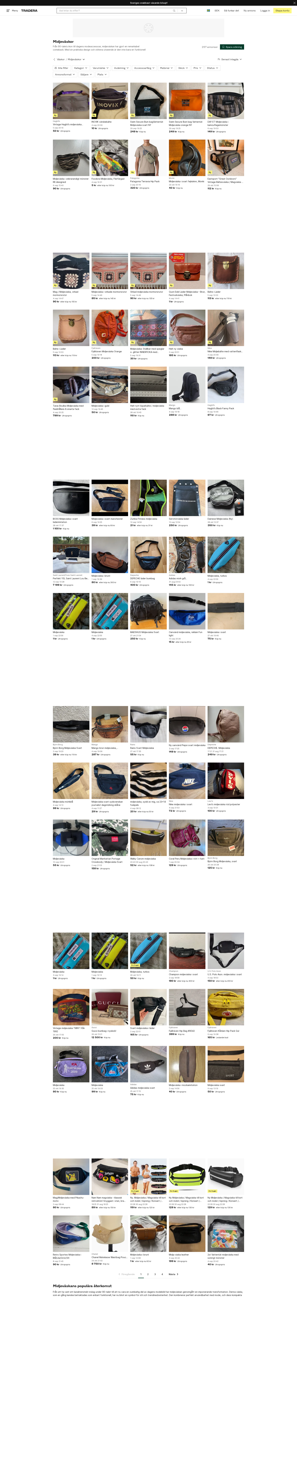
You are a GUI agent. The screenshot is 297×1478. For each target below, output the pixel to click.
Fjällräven (96, 348)
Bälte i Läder (214, 291)
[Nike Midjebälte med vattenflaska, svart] (226, 328)
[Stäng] (294, 3)
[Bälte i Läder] (226, 271)
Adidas (172, 575)
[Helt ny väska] (187, 328)
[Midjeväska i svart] (226, 611)
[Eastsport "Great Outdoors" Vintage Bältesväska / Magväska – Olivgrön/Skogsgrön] (226, 158)
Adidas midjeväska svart (142, 1088)
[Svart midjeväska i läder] (148, 1007)
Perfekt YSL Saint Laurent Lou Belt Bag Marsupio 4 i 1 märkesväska (71, 578)
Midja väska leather (179, 1254)
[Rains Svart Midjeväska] (148, 724)
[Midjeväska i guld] (110, 385)
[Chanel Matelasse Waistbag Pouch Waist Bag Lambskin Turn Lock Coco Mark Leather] (110, 1233)
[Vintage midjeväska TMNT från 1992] (71, 1007)
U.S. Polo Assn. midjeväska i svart (225, 974)
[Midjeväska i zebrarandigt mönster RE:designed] (71, 158)
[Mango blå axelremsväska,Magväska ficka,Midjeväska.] (187, 385)
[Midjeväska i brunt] (110, 555)
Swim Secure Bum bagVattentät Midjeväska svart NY (146, 123)
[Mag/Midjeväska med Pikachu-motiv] (71, 1176)
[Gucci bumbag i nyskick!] (110, 1007)
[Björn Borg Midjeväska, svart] (226, 838)
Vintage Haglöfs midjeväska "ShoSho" (67, 124)
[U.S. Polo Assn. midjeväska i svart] (226, 951)
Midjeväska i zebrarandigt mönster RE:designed (71, 180)
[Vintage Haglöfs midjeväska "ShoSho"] (71, 101)
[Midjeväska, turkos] (226, 555)
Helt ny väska (176, 348)
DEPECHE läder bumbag (142, 578)
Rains (132, 745)
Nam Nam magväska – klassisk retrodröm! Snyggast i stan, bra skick (108, 1199)
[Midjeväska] (71, 611)
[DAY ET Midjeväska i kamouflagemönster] (226, 101)
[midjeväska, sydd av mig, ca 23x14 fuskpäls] (148, 781)
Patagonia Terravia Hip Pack (144, 181)
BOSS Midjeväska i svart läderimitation (65, 520)
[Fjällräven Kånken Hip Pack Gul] (226, 1007)
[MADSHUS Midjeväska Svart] (148, 611)
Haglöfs (56, 121)
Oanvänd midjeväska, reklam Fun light (185, 634)
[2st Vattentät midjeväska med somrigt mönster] (226, 1233)
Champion (173, 971)
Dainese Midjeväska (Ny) (220, 518)
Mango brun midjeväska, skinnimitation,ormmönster (105, 748)
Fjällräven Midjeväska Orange (107, 351)
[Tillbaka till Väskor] (54, 59)
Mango (172, 405)
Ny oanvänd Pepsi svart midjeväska (187, 745)
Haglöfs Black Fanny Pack (221, 408)
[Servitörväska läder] (187, 498)
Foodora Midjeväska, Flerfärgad (108, 178)
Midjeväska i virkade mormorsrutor (109, 291)
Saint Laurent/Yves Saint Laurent (67, 575)
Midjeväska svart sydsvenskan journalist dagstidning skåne (107, 803)
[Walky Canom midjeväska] (148, 838)
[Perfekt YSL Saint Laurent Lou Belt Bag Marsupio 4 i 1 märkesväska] (71, 555)
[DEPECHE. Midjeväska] (226, 724)
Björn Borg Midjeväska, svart (222, 861)
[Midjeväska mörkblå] (71, 781)
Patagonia (134, 178)
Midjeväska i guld (100, 405)
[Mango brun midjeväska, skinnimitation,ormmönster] (110, 724)
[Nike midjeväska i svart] (187, 781)
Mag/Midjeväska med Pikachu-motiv (68, 1199)
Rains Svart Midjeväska (142, 748)
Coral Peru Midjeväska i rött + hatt (186, 858)
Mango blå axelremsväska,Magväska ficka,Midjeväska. (182, 408)
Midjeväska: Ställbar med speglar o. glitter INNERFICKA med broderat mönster (147, 350)
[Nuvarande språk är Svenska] (208, 10)
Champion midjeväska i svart (183, 974)
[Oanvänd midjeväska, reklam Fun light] (187, 611)
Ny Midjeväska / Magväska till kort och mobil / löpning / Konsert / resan (186, 1199)
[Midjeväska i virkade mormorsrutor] (110, 271)
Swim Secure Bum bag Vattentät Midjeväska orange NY (185, 123)
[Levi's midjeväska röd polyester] (226, 781)
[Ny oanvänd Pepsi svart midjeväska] (187, 724)
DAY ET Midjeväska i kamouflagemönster (218, 123)
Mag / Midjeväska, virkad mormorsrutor (65, 293)
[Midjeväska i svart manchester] (110, 498)
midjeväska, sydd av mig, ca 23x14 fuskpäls (148, 803)
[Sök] (174, 10)
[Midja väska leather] (187, 1233)
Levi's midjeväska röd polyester (224, 804)
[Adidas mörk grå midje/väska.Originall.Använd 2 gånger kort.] (187, 555)
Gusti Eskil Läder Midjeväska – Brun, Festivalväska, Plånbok (187, 293)
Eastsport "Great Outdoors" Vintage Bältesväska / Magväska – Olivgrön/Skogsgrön (225, 180)
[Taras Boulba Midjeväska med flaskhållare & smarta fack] (71, 385)
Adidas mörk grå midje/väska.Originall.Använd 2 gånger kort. (184, 578)
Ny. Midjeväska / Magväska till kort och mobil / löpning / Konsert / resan (148, 1199)
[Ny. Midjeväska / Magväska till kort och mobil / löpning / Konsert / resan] (148, 1176)
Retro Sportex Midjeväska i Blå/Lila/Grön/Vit (67, 1256)
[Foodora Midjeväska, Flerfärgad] (110, 158)
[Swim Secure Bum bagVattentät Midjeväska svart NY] (148, 101)
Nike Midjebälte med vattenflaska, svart (225, 351)
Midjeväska (58, 632)
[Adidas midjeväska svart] (148, 1064)
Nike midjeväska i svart (180, 804)
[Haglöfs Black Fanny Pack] (226, 385)
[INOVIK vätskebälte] (110, 101)
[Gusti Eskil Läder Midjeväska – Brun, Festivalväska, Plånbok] (187, 271)
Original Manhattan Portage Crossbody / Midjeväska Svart (107, 860)
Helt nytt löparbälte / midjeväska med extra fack (147, 407)
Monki (171, 178)
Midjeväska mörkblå (63, 801)
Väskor (61, 59)
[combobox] (117, 10)
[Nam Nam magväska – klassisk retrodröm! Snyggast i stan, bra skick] (110, 1176)
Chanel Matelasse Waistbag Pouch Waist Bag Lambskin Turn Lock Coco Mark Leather (109, 1257)
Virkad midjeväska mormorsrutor (146, 291)
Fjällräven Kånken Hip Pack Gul (223, 1031)
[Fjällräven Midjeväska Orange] (110, 328)
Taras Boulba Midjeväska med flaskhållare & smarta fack (68, 407)
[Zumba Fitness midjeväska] (148, 498)
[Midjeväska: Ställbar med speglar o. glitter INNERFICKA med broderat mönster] (148, 328)
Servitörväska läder (179, 518)
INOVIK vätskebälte (102, 121)
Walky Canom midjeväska (143, 858)
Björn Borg (58, 745)
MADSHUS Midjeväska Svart (144, 632)
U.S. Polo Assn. (214, 971)
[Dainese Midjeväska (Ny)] (226, 498)
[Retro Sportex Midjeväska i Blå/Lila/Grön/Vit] (71, 1233)
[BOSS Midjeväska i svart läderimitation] (71, 498)
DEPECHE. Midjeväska (219, 748)
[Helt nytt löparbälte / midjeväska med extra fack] (148, 385)
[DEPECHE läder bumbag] (148, 555)
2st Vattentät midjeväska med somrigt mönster (223, 1256)
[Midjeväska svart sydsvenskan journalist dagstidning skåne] (110, 781)
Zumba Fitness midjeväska (143, 518)
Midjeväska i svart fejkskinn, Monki (186, 181)
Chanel (95, 1254)
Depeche (134, 575)
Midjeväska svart (216, 1085)
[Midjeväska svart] (226, 1064)
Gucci (94, 1027)
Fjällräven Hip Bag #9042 (182, 1031)
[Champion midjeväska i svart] (187, 951)
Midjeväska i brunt (101, 575)
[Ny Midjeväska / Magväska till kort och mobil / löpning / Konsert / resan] (187, 1176)
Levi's (210, 801)
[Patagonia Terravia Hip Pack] (148, 158)
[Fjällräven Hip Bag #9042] (187, 1007)
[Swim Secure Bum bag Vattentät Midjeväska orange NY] (187, 101)
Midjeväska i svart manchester (107, 518)
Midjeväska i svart (217, 632)
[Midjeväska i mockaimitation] (187, 1064)
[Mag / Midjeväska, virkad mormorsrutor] (71, 271)
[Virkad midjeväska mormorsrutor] (148, 271)
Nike (210, 348)
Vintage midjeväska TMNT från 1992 (69, 1030)
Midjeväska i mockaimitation (183, 1085)
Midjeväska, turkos (217, 575)
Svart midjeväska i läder (142, 1028)
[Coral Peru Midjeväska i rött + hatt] (187, 838)
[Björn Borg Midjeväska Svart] (71, 724)
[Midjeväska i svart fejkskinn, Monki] (187, 158)
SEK (217, 10)
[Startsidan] (29, 10)
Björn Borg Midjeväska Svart (67, 748)
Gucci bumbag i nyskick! (104, 1031)
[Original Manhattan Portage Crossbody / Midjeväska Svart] (110, 838)
